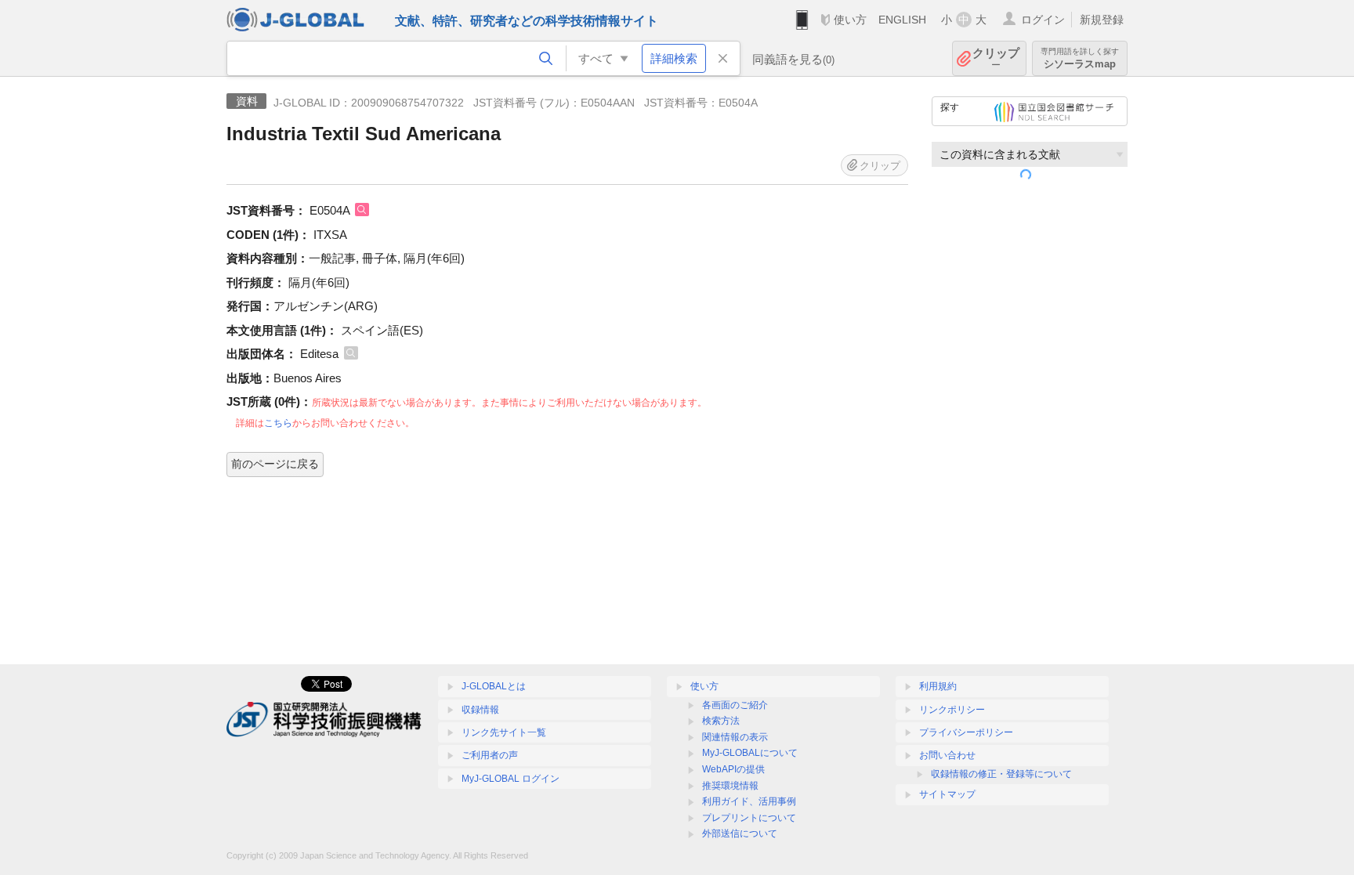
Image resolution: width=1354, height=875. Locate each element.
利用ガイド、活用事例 (749, 801)
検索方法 (721, 720)
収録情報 (480, 709)
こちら (278, 423)
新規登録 (1102, 19)
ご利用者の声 (490, 755)
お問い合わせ (947, 755)
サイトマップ (947, 794)
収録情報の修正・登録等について (1001, 773)
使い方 (850, 19)
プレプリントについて (749, 817)
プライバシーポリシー (966, 732)
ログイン (1043, 19)
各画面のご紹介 (735, 705)
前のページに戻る (275, 463)
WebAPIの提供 (733, 769)
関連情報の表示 (735, 737)
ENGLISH (902, 19)
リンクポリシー (952, 709)
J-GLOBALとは (494, 686)
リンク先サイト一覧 (504, 732)
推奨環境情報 (730, 785)
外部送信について (739, 833)
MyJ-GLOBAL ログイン (510, 778)
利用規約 (938, 686)
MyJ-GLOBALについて (750, 752)
